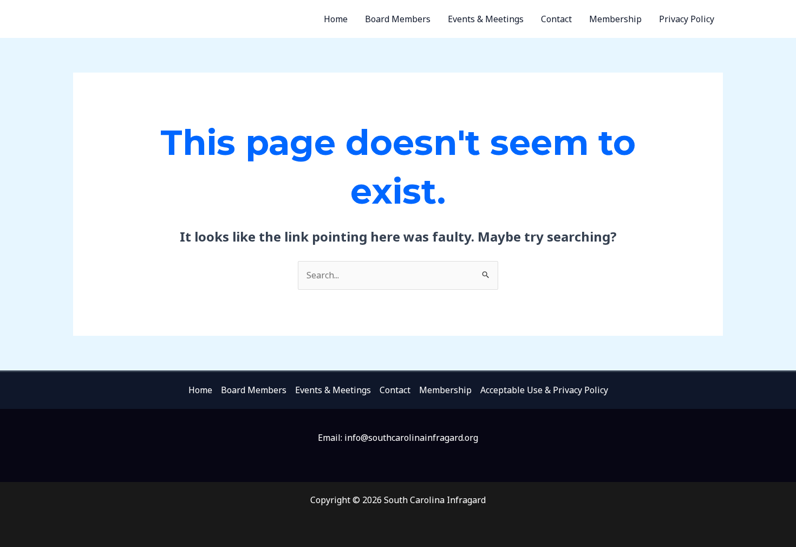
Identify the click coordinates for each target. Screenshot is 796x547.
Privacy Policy (686, 19)
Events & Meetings (486, 19)
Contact (556, 19)
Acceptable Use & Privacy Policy (544, 390)
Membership (615, 19)
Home (336, 19)
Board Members (397, 19)
